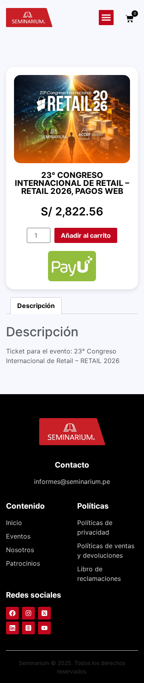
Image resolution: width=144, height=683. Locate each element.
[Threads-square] (28, 628)
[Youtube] (44, 628)
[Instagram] (28, 613)
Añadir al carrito (86, 235)
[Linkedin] (12, 628)
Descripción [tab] (36, 306)
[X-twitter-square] (44, 613)
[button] (106, 17)
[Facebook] (12, 613)
